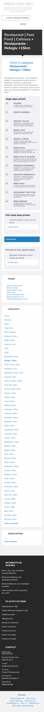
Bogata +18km (10, 450)
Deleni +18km (9, 462)
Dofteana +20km (10, 336)
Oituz (6, 348)
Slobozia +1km (10, 344)
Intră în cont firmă (9, 627)
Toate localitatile (11, 523)
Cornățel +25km (10, 515)
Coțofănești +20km (11, 430)
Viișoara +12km (10, 393)
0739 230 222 (7, 654)
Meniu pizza (19, 183)
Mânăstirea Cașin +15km (14, 373)
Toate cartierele (10, 541)
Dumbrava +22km (11, 487)
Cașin (6, 352)
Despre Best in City (14, 290)
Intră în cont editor (9, 635)
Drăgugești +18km (11, 466)
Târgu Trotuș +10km (12, 365)
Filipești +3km (9, 397)
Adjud (6, 324)
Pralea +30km (9, 507)
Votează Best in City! (10, 606)
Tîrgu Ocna (8, 328)
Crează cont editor (9, 639)
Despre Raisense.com (15, 297)
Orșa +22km (9, 454)
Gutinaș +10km (10, 470)
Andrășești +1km (10, 369)
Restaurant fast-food (25, 192)
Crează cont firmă (9, 631)
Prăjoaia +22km (10, 503)
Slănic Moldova (10, 332)
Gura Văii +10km (10, 385)
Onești (6, 316)
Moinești (7, 320)
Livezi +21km (9, 401)
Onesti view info (18, 4)
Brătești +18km (10, 446)
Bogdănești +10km (11, 442)
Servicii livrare (21, 139)
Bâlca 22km (8, 511)
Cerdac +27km (10, 438)
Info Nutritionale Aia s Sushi (17, 299)
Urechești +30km (10, 434)
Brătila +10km (9, 340)
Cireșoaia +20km (10, 413)
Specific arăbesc (22, 112)
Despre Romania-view (15, 294)
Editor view (11, 292)
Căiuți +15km (9, 426)
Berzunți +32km (10, 458)
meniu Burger (20, 201)
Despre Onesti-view (14, 286)
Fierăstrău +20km (11, 409)
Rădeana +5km (10, 405)
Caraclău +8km (10, 377)
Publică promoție (8, 614)
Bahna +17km (9, 491)
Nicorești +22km (10, 519)
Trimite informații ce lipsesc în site (15, 610)
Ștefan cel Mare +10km (13, 381)
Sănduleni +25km (11, 417)
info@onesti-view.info (10, 666)
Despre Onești (12, 288)
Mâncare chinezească (24, 175)
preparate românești (24, 166)
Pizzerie (17, 103)
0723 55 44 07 (7, 660)
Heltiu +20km (9, 478)
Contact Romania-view (10, 672)
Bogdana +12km (10, 474)
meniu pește (19, 148)
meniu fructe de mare (24, 157)
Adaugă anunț (7, 619)
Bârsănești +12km (11, 356)
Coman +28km (10, 499)
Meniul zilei (19, 130)
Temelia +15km (10, 483)
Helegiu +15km (10, 361)
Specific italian (21, 121)
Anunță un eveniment (10, 623)
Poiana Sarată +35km (12, 389)
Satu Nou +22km (10, 495)
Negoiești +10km (10, 422)
